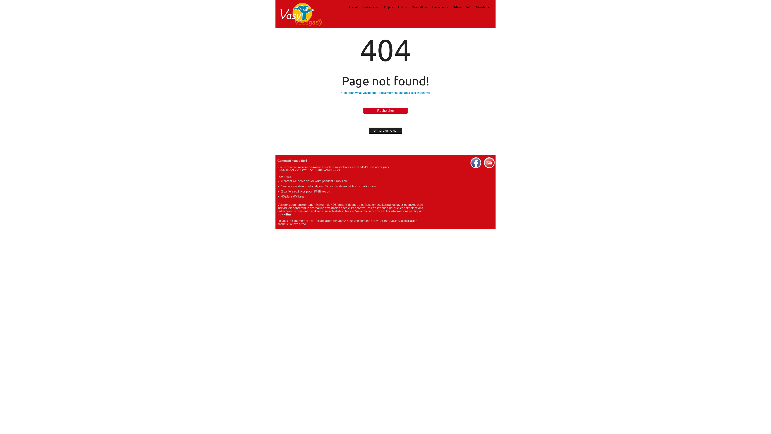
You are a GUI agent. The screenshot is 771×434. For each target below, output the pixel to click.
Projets (388, 7)
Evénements (440, 7)
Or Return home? (385, 130)
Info (468, 7)
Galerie (457, 7)
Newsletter (483, 7)
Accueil (353, 7)
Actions (403, 7)
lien (288, 214)
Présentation (371, 7)
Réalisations (419, 7)
